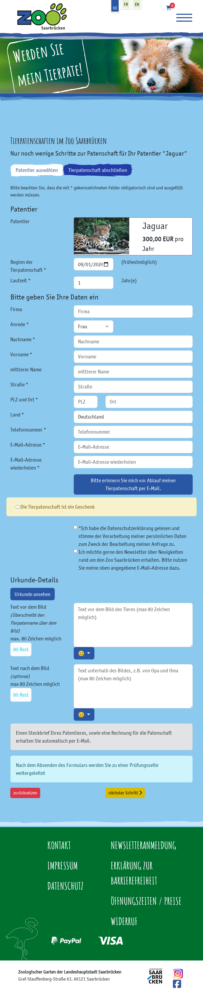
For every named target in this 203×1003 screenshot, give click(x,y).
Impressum (62, 865)
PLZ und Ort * (24, 399)
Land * (17, 414)
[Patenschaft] (39, 16)
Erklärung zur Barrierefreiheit (134, 873)
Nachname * (22, 339)
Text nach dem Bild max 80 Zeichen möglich (35, 681)
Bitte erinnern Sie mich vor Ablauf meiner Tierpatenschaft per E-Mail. (133, 484)
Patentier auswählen (37, 170)
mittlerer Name (25, 369)
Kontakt (59, 845)
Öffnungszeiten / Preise (146, 900)
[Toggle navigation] (184, 18)
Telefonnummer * (28, 429)
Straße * (19, 384)
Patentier (20, 221)
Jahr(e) (129, 280)
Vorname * (21, 354)
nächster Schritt (123, 792)
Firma (16, 309)
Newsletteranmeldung (143, 845)
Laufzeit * (20, 280)
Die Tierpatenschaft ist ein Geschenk (57, 507)
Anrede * (19, 324)
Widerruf (124, 921)
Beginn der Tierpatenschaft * (28, 266)
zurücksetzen (25, 792)
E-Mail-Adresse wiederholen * (25, 464)
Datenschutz (65, 885)
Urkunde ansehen (32, 594)
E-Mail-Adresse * (27, 445)
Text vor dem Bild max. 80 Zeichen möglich (35, 628)
